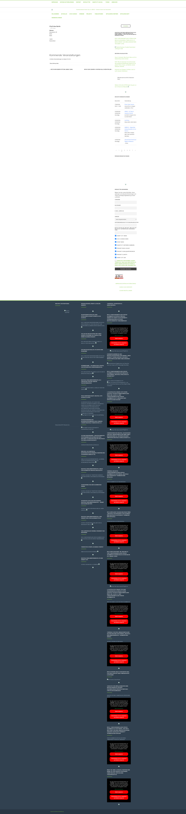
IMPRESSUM (118, 283)
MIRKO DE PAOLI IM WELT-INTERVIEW (89, 551)
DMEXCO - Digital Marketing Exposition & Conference (130, 129)
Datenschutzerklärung (67, 2)
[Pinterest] (99, 63)
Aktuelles (64, 14)
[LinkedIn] (105, 63)
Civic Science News (122, 239)
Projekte (89, 14)
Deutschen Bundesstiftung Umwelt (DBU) (61, 69)
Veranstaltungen (57, 17)
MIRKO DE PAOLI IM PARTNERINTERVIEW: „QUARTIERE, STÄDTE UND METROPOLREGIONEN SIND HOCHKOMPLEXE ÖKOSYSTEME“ (92, 461)
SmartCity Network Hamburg (125, 245)
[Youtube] (126, 5)
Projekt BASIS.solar (123, 248)
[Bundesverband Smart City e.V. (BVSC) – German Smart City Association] (93, 9)
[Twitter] (123, 5)
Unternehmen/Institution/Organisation (126, 222)
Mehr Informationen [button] (119, 335)
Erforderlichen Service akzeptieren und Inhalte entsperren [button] (119, 343)
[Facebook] (120, 5)
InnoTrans (127, 120)
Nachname (118, 205)
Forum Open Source (129, 104)
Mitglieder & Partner (112, 14)
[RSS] (135, 5)
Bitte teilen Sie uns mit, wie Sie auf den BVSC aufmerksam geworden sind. (125, 229)
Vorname (117, 199)
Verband (81, 14)
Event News (120, 242)
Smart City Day (121, 257)
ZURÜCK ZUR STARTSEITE (125, 287)
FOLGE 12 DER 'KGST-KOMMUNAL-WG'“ (115, 380)
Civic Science (73, 14)
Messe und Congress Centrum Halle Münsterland (98, 69)
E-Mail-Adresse (119, 211)
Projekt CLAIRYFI (122, 254)
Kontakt (78, 2)
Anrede (117, 216)
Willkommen (55, 14)
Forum (107, 2)
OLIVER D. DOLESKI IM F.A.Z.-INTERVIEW (89, 564)
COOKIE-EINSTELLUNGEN (125, 290)
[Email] (111, 63)
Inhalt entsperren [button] (119, 338)
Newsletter (86, 2)
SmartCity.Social (97, 2)
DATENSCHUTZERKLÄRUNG (129, 283)
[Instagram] (129, 5)
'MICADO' (90, 410)
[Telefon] (117, 5)
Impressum (55, 2)
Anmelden (114, 2)
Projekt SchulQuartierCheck (126, 251)
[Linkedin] (132, 5)
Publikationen (99, 14)
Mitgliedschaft (124, 14)
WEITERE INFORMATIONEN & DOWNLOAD (90, 444)
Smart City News (122, 235)
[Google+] (102, 63)
